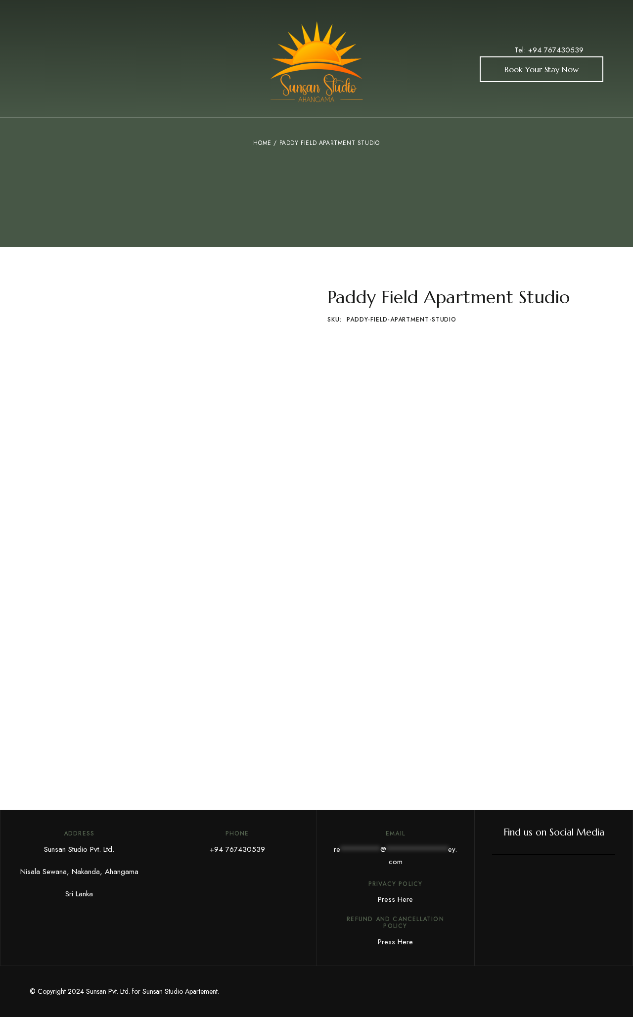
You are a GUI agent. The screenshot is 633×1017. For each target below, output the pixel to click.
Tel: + (523, 50)
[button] (541, 69)
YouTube (542, 879)
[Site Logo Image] (316, 61)
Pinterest (565, 879)
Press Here (395, 899)
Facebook (518, 879)
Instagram (588, 879)
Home (262, 143)
